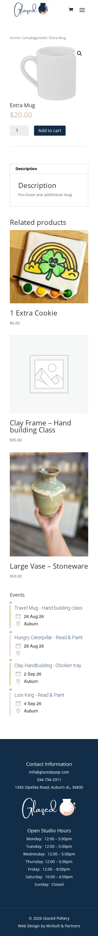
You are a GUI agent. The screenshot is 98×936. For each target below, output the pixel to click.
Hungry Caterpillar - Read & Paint (48, 637)
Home (15, 37)
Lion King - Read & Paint (39, 695)
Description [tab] (26, 168)
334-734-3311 (49, 779)
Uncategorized (34, 37)
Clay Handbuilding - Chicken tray (47, 665)
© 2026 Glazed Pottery (49, 918)
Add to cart (49, 130)
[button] (79, 53)
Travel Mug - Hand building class (48, 608)
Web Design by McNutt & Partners (49, 925)
